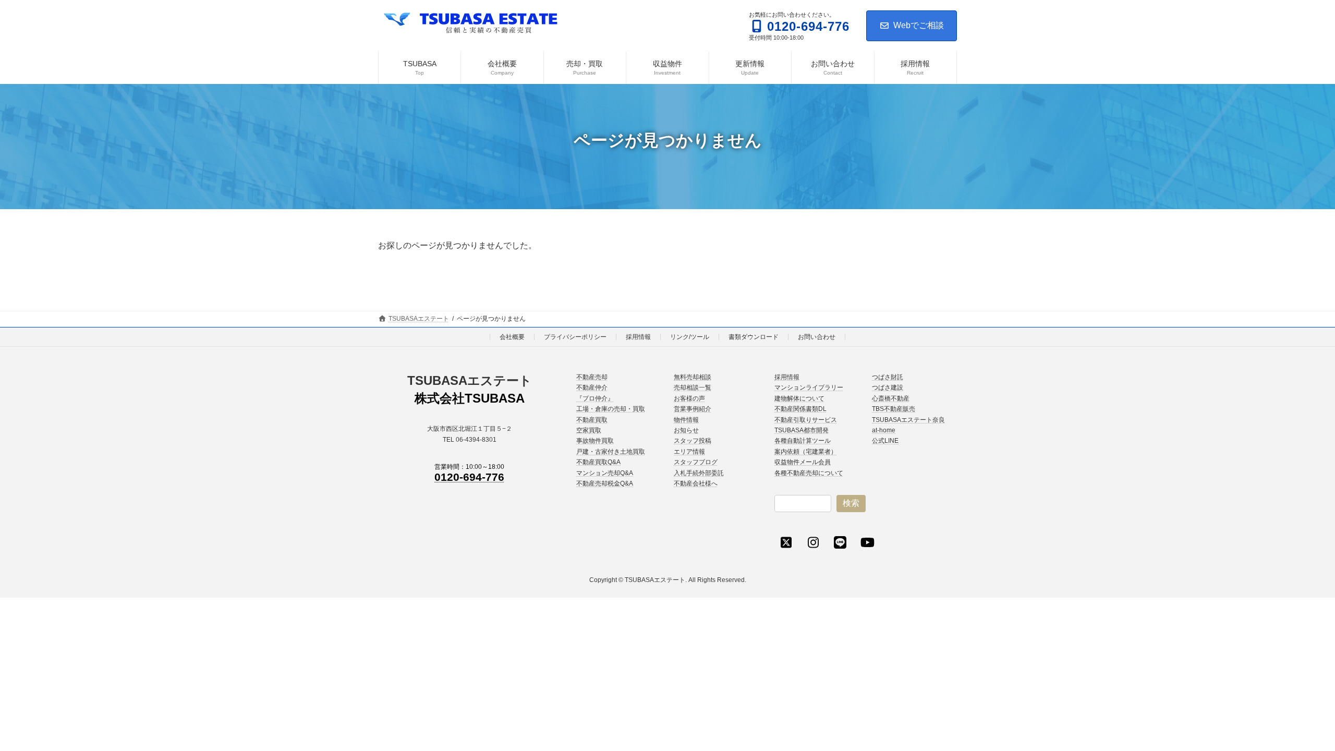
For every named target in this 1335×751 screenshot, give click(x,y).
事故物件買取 (595, 441)
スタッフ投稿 (692, 441)
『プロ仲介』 (595, 398)
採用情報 (638, 337)
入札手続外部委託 (699, 473)
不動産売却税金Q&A (604, 483)
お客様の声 (689, 398)
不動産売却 (592, 377)
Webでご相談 (918, 25)
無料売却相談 (692, 377)
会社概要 (512, 337)
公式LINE (885, 441)
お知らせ (686, 430)
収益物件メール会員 (802, 462)
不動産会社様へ (696, 483)
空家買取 (588, 430)
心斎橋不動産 (890, 398)
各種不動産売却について (808, 473)
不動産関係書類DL (800, 409)
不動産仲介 (592, 388)
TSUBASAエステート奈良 (908, 419)
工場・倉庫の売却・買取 (610, 409)
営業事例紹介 (692, 409)
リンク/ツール (689, 337)
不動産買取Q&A (598, 462)
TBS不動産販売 (893, 409)
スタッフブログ (696, 462)
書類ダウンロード (754, 337)
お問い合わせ (816, 337)
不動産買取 (592, 419)
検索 (851, 503)
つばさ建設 (887, 388)
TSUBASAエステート (469, 380)
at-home (883, 430)
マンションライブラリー (808, 388)
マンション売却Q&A (604, 473)
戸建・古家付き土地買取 (610, 451)
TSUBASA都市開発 (801, 430)
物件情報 (686, 419)
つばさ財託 (887, 377)
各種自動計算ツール (802, 441)
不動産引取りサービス (805, 419)
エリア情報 (689, 451)
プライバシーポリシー (575, 337)
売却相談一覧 (692, 388)
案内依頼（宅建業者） (805, 451)
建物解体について (799, 398)
